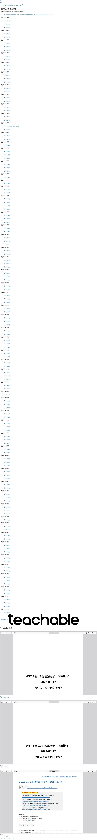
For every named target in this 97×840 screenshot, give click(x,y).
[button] (1, 1)
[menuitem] (1, 3)
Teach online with (4, 619)
